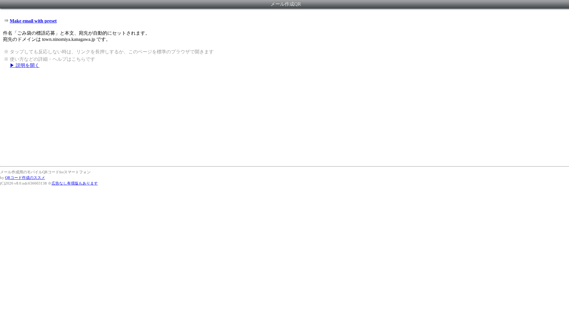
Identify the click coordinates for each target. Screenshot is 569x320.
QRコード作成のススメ (25, 177)
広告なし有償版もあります (75, 183)
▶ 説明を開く (24, 65)
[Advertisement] (284, 117)
